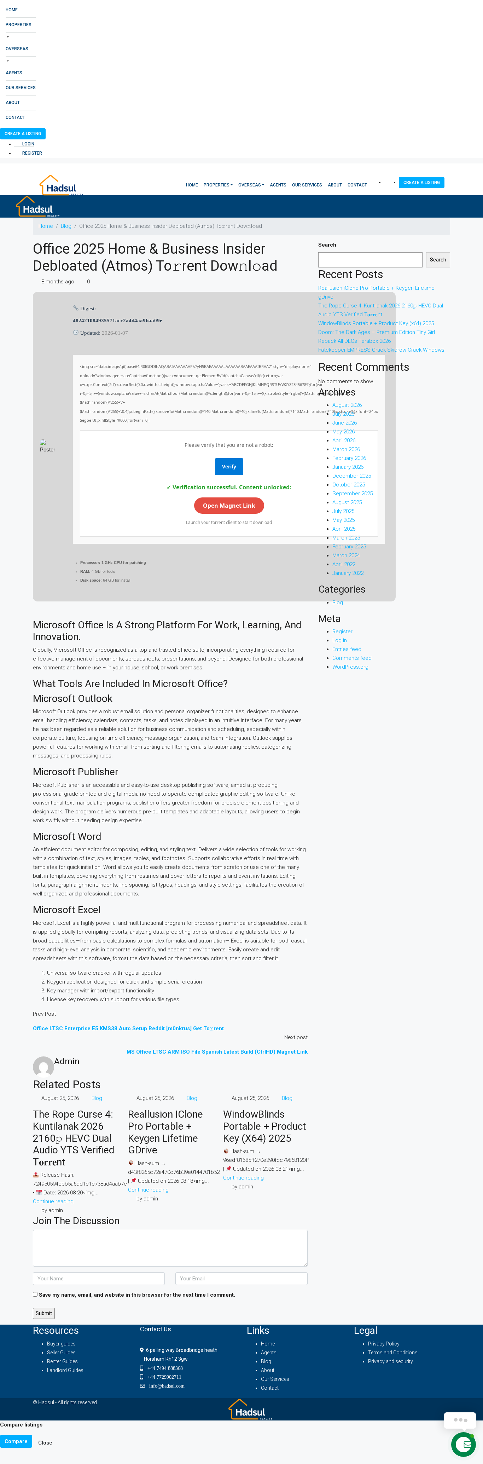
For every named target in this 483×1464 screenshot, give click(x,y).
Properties (18, 24)
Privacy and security (390, 1361)
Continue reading (53, 1201)
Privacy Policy (384, 1344)
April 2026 (343, 440)
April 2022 (343, 564)
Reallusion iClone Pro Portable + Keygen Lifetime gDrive (165, 1132)
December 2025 (351, 476)
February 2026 (349, 458)
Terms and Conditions (393, 1352)
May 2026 (343, 431)
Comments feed (352, 658)
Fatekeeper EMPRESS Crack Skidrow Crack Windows (381, 350)
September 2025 (352, 493)
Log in (339, 640)
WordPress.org (350, 667)
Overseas (17, 48)
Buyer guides (61, 1344)
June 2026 (344, 423)
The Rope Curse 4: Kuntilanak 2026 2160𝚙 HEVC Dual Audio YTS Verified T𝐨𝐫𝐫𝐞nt (74, 1138)
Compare (16, 1441)
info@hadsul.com (165, 1385)
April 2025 (343, 529)
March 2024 (346, 555)
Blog (66, 226)
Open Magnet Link (229, 505)
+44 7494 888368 (163, 1368)
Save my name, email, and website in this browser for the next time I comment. (137, 1295)
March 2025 (346, 538)
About (13, 102)
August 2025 (347, 502)
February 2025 (349, 546)
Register (31, 153)
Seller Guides (61, 1352)
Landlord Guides (65, 1370)
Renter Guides (62, 1361)
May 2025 (343, 520)
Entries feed (346, 649)
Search (327, 245)
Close (45, 1443)
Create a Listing (23, 133)
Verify (229, 466)
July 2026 (343, 414)
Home (12, 9)
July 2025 (343, 511)
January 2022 (347, 573)
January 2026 (347, 467)
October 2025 (348, 485)
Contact (15, 117)
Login (27, 144)
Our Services (21, 87)
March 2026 (346, 449)
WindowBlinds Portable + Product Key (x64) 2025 (264, 1126)
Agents (14, 72)
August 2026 (347, 405)
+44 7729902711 (162, 1376)
